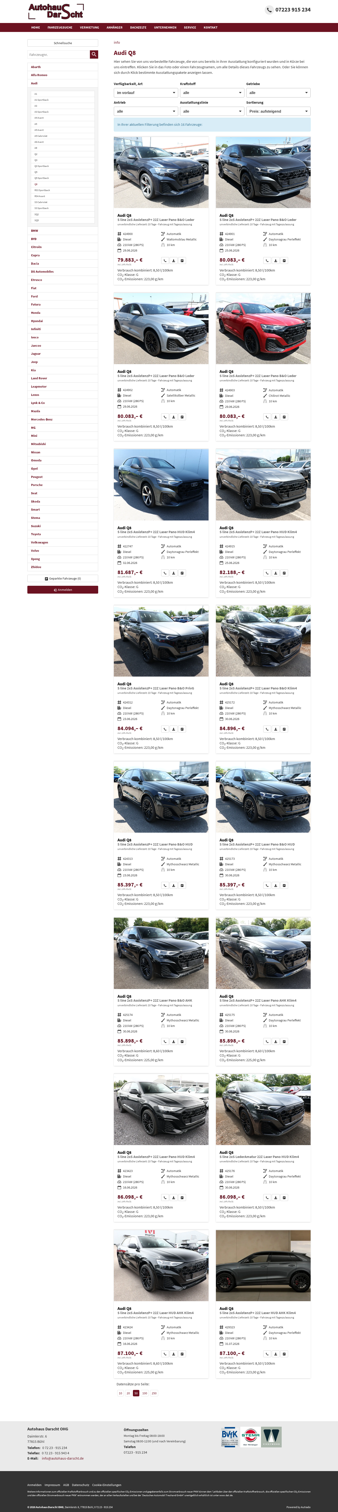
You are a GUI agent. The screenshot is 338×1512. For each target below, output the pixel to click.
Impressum (52, 1485)
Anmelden (34, 1485)
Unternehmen (165, 27)
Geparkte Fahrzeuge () (65, 578)
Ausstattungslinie (194, 102)
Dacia (35, 263)
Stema (35, 518)
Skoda (35, 501)
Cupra (35, 255)
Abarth (36, 67)
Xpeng (35, 559)
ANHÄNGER (115, 27)
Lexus (35, 395)
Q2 (35, 154)
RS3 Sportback (42, 190)
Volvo (35, 551)
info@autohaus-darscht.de (63, 1458)
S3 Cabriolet (40, 202)
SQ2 (36, 214)
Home (35, 27)
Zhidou (36, 567)
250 (154, 1393)
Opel (34, 468)
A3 (35, 105)
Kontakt (211, 27)
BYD (34, 239)
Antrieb (120, 102)
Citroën (36, 247)
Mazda (35, 411)
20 (128, 1393)
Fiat (33, 288)
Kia (33, 370)
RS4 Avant (39, 196)
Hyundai (37, 321)
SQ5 (36, 220)
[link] (165, 260)
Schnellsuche (63, 43)
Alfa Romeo (39, 75)
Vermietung (89, 27)
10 (120, 1393)
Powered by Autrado (298, 1507)
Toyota (36, 534)
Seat (34, 493)
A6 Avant (39, 141)
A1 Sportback (41, 99)
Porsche (37, 485)
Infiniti (36, 329)
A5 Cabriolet (40, 135)
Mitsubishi (38, 444)
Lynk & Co (38, 403)
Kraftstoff (188, 83)
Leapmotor (39, 386)
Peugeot (37, 477)
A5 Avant (39, 129)
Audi (34, 83)
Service (190, 27)
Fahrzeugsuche (60, 27)
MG (33, 428)
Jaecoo (36, 345)
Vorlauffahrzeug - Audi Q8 (161, 211)
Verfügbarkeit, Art (128, 83)
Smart (35, 509)
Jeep (34, 362)
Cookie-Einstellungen (106, 1485)
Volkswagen (39, 542)
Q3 (35, 160)
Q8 (35, 184)
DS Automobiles (42, 271)
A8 (35, 147)
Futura (35, 304)
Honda (35, 313)
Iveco (35, 337)
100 (144, 1393)
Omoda (36, 460)
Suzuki (36, 526)
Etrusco (36, 280)
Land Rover (39, 378)
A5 (35, 124)
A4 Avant (39, 117)
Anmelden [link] (65, 590)
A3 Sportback (41, 111)
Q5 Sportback (41, 178)
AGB (66, 1485)
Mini (34, 436)
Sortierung (255, 102)
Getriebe (253, 83)
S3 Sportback (41, 208)
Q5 (35, 172)
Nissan (35, 452)
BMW (34, 231)
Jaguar (36, 354)
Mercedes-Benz (41, 419)
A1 (35, 93)
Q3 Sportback (41, 166)
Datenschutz (80, 1485)
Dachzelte (138, 27)
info (117, 42)
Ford (34, 296)
